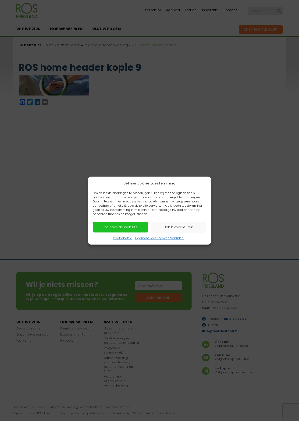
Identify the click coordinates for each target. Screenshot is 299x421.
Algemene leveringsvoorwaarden (159, 238)
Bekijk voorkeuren (178, 227)
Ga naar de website (120, 227)
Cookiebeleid (122, 238)
